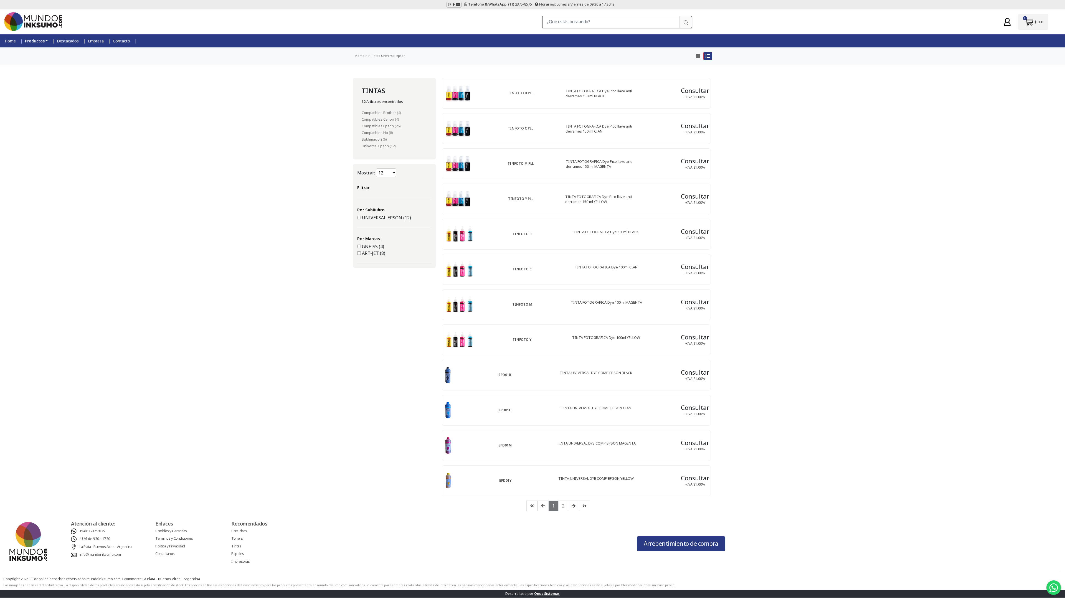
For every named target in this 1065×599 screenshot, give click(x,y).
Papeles (237, 553)
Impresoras (240, 561)
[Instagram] (449, 4)
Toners (237, 538)
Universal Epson (392, 56)
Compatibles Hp (375, 132)
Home (10, 41)
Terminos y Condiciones (174, 538)
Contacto (121, 41)
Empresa (96, 41)
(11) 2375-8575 (500, 4)
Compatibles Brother (379, 112)
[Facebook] (454, 4)
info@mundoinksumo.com (100, 554)
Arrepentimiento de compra (681, 543)
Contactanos (165, 553)
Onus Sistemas (547, 593)
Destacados (68, 41)
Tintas (375, 56)
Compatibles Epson (378, 125)
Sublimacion (372, 139)
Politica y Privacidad (170, 546)
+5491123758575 (92, 530)
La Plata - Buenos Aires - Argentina (106, 546)
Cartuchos (239, 530)
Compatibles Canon (378, 119)
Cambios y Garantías (171, 530)
